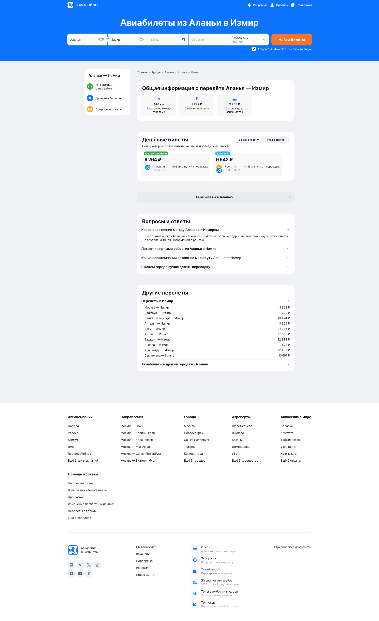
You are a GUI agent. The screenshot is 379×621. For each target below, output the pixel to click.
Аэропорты (241, 417)
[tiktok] (97, 565)
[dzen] (71, 573)
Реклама (142, 568)
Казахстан (288, 433)
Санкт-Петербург (197, 440)
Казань (237, 440)
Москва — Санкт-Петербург (141, 453)
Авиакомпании (80, 417)
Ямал (71, 447)
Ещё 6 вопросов (79, 518)
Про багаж (75, 497)
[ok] (88, 573)
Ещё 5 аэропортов (245, 460)
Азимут (73, 440)
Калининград (193, 453)
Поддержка (144, 561)
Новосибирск (193, 433)
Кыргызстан (289, 453)
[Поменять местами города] (107, 39)
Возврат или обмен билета (87, 490)
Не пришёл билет (80, 483)
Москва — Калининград (138, 433)
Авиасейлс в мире (296, 417)
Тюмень (189, 447)
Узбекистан (289, 447)
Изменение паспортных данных (91, 504)
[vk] (71, 565)
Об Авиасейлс (146, 547)
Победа (73, 426)
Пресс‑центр (145, 575)
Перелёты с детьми (82, 511)
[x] (88, 565)
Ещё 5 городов (194, 460)
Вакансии (143, 554)
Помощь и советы (83, 474)
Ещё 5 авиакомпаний (83, 460)
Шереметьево (242, 426)
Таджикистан (290, 440)
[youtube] (80, 573)
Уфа (234, 453)
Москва (189, 426)
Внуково (238, 433)
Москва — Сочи (132, 426)
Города (190, 417)
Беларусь (287, 426)
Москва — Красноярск (137, 440)
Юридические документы (292, 547)
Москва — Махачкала (136, 447)
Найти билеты (292, 39)
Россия (73, 433)
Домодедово (241, 447)
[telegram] (80, 565)
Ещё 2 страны (291, 460)
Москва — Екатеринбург (138, 460)
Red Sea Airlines (79, 453)
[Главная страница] (82, 5)
